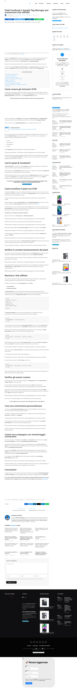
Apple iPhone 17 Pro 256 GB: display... (59, 284)
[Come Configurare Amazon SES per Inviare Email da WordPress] (55, 122)
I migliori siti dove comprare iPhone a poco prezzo (65, 150)
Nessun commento (9, 16)
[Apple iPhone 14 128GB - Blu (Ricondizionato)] (59, 224)
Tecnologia (48, 3)
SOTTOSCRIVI (62, 87)
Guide (62, 3)
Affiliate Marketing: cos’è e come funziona (37, 510)
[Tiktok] (57, 39)
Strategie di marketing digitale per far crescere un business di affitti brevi (41, 553)
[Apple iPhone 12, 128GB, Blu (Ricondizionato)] (59, 214)
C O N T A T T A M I (27, 184)
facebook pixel (22, 499)
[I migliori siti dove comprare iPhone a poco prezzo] (55, 151)
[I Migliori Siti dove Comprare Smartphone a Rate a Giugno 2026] (55, 134)
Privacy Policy (62, 86)
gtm (35, 499)
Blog (36, 3)
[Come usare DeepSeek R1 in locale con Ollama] (27, 547)
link (20, 193)
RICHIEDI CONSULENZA (56, 20)
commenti (45, 479)
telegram (62, 48)
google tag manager (29, 499)
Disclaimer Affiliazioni (44, 645)
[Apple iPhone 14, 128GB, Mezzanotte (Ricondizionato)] (59, 204)
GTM (38, 204)
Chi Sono (29, 645)
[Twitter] (64, 36)
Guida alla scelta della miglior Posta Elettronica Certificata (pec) (65, 127)
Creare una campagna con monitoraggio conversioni (15, 84)
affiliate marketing (15, 499)
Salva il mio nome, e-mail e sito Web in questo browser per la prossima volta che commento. (25, 578)
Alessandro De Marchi (16, 515)
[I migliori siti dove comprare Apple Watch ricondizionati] (55, 145)
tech (38, 499)
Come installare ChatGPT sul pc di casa (11, 553)
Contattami (35, 645)
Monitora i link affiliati (9, 80)
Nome (62, 68)
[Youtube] (67, 36)
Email (62, 77)
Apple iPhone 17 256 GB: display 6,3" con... (60, 261)
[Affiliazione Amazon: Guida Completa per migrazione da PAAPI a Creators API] (27, 531)
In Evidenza (41, 3)
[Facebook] (60, 36)
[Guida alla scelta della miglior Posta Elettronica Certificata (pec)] (55, 128)
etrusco (53, 648)
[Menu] (30, 3)
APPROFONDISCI (55, 244)
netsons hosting (35, 649)
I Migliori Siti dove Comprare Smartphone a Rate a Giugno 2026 (65, 134)
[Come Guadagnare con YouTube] (42, 531)
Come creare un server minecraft (18, 510)
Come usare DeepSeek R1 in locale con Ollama (26, 553)
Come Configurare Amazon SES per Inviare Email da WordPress (65, 121)
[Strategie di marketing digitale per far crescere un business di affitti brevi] (42, 547)
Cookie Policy (42, 652)
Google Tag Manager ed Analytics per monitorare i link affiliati (23, 129)
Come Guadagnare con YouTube (40, 537)
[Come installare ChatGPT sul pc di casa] (11, 547)
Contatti (67, 3)
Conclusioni (7, 85)
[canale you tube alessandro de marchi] (60, 27)
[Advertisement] (27, 108)
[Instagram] (54, 39)
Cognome (62, 73)
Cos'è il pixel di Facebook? (10, 75)
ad (5, 499)
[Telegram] (57, 36)
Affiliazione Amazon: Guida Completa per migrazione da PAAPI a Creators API (26, 538)
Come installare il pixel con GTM (11, 77)
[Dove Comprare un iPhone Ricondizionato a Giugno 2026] (55, 157)
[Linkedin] (54, 36)
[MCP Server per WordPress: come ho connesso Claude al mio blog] (11, 531)
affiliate (9, 499)
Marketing (55, 3)
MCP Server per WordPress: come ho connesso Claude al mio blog (11, 538)
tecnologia (42, 499)
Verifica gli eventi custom (10, 81)
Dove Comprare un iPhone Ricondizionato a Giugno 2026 (65, 156)
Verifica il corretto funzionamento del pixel (13, 78)
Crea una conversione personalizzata (12, 83)
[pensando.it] (13, 3)
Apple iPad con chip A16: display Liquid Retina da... (62, 272)
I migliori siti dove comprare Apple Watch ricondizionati (65, 144)
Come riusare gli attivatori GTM (11, 74)
